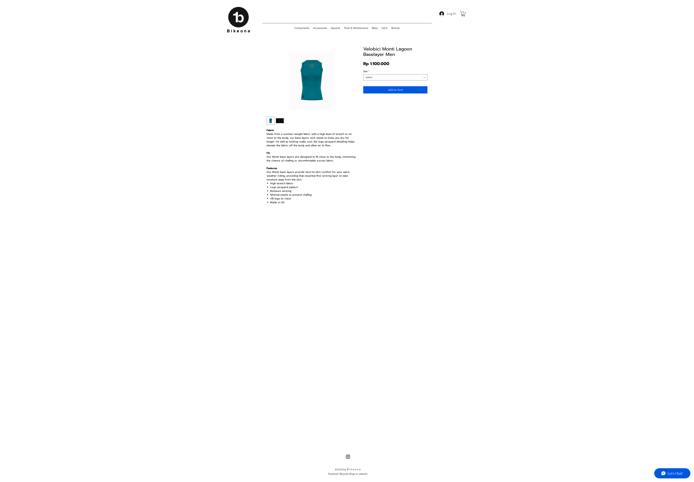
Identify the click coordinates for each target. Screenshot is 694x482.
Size (366, 71)
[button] (463, 13)
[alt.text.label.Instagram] (348, 456)
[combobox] (395, 77)
